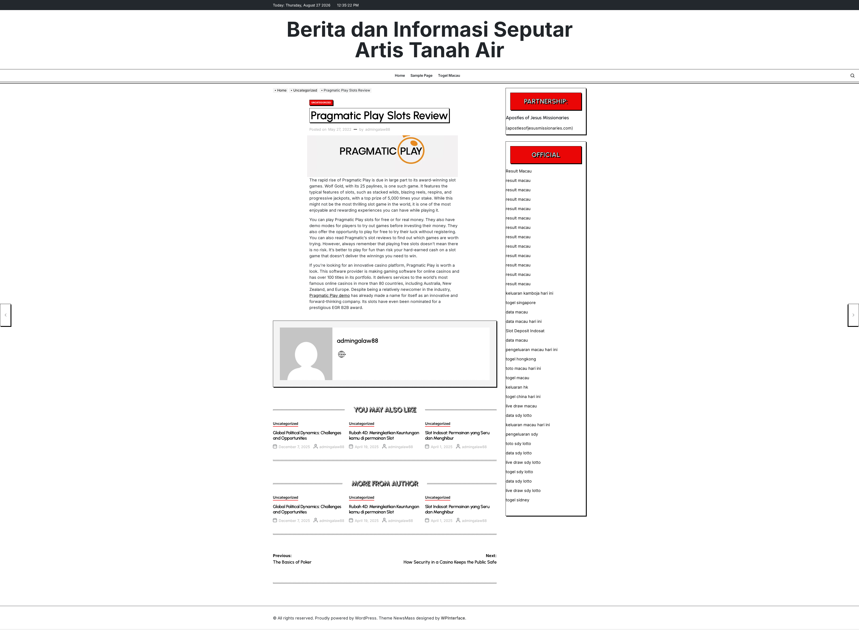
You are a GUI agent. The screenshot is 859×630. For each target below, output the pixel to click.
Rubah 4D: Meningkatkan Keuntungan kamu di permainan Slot (384, 435)
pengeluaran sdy (522, 434)
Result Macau (519, 171)
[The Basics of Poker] (5, 315)
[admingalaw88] (306, 354)
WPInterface (453, 618)
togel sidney (517, 500)
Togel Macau (449, 75)
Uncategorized (321, 102)
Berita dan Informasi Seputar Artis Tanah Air (430, 39)
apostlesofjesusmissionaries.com (539, 128)
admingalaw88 (377, 129)
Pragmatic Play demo (329, 295)
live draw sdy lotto (523, 490)
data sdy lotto (519, 481)
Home (400, 75)
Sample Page (421, 75)
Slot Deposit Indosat (525, 330)
